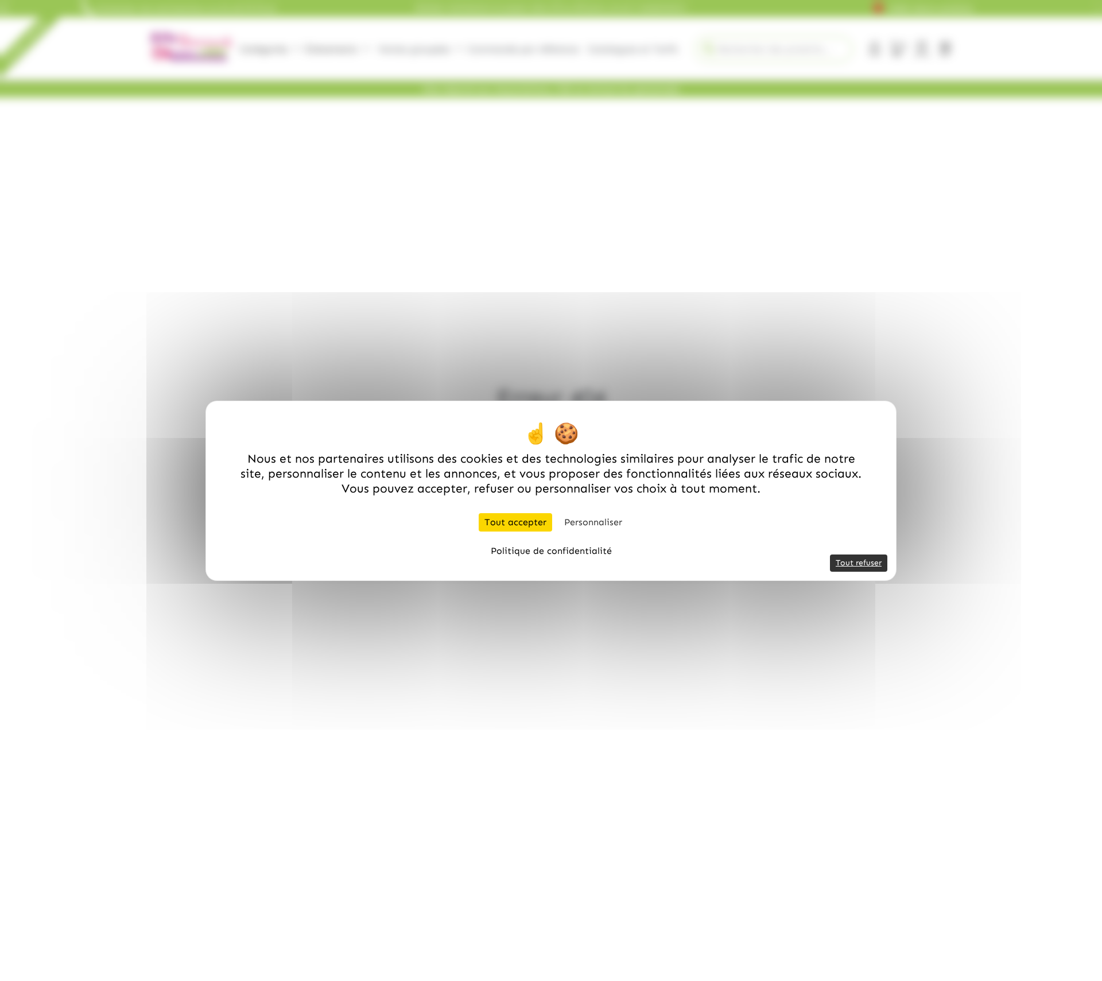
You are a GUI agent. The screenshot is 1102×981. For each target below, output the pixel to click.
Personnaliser (593, 522)
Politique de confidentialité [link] (551, 550)
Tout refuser (859, 563)
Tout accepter (515, 522)
